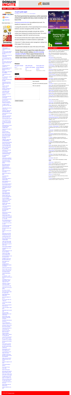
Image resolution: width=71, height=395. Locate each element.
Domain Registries (32, 13)
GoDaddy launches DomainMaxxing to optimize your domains (6, 264)
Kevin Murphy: (51, 78)
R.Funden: (50, 178)
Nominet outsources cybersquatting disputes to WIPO (6, 168)
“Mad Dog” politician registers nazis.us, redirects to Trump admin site (7, 334)
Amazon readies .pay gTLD (6, 269)
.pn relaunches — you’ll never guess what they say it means (7, 277)
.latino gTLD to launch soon (6, 267)
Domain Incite (11, 393)
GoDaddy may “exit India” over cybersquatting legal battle (6, 122)
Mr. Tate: (50, 175)
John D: (50, 166)
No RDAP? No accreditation (7, 339)
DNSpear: (50, 87)
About (4, 8)
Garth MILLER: (51, 83)
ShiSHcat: (50, 72)
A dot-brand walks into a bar (7, 118)
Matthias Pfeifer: (51, 90)
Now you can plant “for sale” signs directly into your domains (7, 69)
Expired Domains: (52, 65)
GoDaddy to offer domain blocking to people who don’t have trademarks (7, 355)
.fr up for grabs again (21, 12)
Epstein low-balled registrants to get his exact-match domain (6, 313)
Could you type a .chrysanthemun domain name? (6, 48)
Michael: (50, 55)
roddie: (50, 50)
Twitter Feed (7, 19)
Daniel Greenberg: (52, 147)
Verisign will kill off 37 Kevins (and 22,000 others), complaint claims (7, 126)
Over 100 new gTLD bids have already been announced (6, 209)
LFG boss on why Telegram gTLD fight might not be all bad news (7, 52)
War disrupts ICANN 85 (6, 290)
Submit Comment (19, 100)
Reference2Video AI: (52, 74)
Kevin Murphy (17, 13)
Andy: (50, 53)
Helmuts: (50, 105)
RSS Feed (6, 17)
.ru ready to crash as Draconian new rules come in (6, 105)
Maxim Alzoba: (51, 133)
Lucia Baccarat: (51, 58)
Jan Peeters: (51, 154)
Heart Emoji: (51, 69)
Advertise (10, 8)
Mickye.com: (51, 174)
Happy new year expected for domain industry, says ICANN (6, 359)
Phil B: (50, 61)
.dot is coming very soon (6, 120)
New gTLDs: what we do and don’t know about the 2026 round (7, 62)
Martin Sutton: (51, 57)
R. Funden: (50, 137)
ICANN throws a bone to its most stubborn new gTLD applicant (6, 187)
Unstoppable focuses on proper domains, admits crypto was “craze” (6, 280)
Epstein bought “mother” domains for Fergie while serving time (6, 317)
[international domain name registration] (7, 34)
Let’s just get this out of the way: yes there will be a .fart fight (7, 58)
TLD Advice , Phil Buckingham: (54, 126)
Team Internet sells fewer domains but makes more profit (6, 83)
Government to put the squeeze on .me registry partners (6, 161)
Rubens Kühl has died (6, 369)
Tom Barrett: (51, 64)
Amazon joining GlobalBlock (7, 246)
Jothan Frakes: (51, 102)
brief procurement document (22, 22)
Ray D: (50, 123)
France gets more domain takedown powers (40, 67)
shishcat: (50, 85)
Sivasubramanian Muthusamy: (54, 117)
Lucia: (50, 114)
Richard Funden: (51, 150)
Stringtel (16, 8)
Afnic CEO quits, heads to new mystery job (30, 67)
